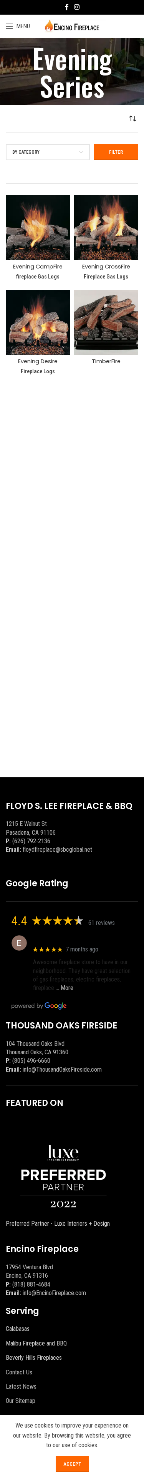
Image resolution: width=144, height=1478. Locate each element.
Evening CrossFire (106, 266)
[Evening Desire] (38, 322)
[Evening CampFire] (38, 227)
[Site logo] (72, 25)
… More (64, 987)
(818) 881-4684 (31, 1284)
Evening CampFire (38, 266)
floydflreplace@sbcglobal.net (57, 849)
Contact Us (19, 1372)
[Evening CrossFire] (106, 227)
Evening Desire (38, 361)
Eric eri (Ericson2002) (61, 939)
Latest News (21, 1386)
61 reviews (101, 922)
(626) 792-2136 (31, 841)
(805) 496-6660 (31, 1060)
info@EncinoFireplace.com (54, 1293)
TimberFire (106, 361)
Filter (116, 152)
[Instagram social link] (76, 7)
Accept (72, 1464)
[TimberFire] (106, 322)
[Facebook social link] (66, 7)
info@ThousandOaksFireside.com (62, 1069)
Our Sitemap (20, 1400)
